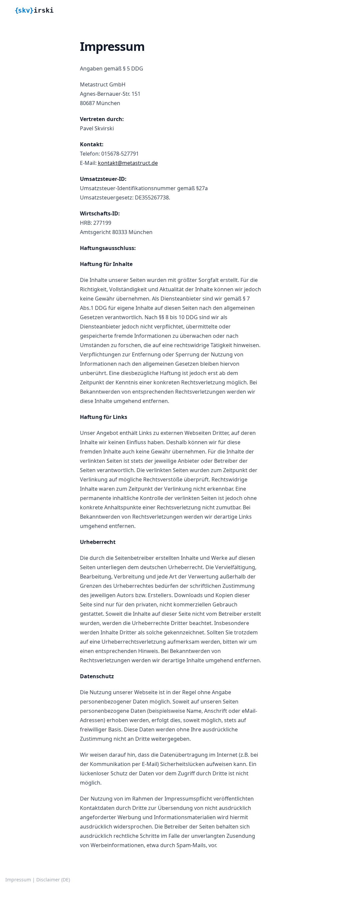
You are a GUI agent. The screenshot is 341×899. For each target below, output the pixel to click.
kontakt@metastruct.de (128, 163)
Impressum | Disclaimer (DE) (37, 879)
